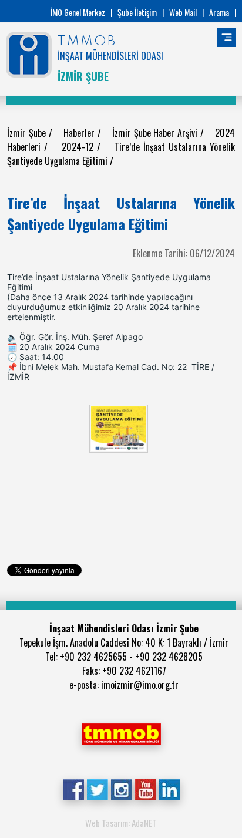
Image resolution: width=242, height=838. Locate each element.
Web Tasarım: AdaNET (121, 822)
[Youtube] (145, 789)
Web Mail (183, 12)
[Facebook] (73, 789)
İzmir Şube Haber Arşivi (156, 133)
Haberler (80, 133)
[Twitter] (97, 789)
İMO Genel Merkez (78, 12)
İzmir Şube (28, 133)
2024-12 (79, 147)
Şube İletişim (137, 12)
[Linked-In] (169, 789)
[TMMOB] (121, 733)
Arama (219, 12)
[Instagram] (121, 789)
